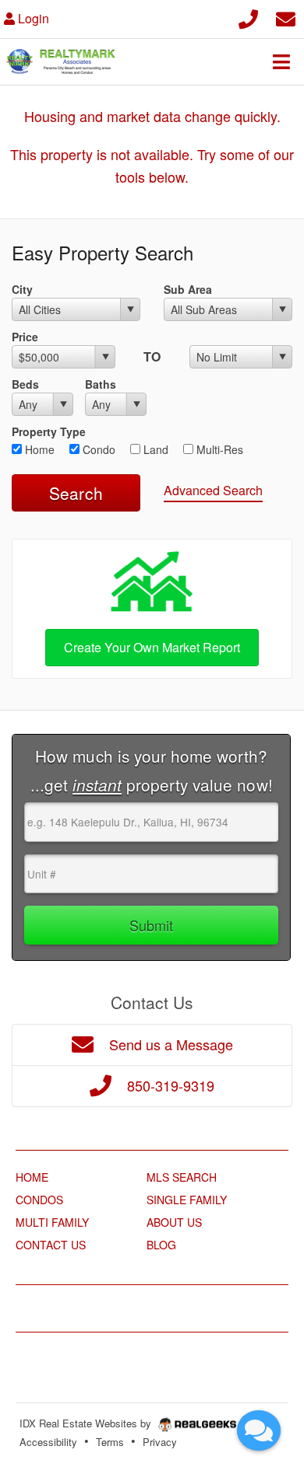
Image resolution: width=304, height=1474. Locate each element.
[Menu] (281, 61)
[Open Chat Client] (259, 1430)
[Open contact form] (285, 17)
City (22, 289)
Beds (25, 384)
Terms (110, 1441)
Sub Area (188, 289)
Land (154, 449)
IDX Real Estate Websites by (86, 1423)
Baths (100, 384)
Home (38, 449)
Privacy (160, 1441)
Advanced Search (213, 490)
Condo (97, 449)
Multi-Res (218, 449)
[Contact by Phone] (248, 17)
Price (25, 336)
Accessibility (48, 1441)
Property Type (49, 431)
